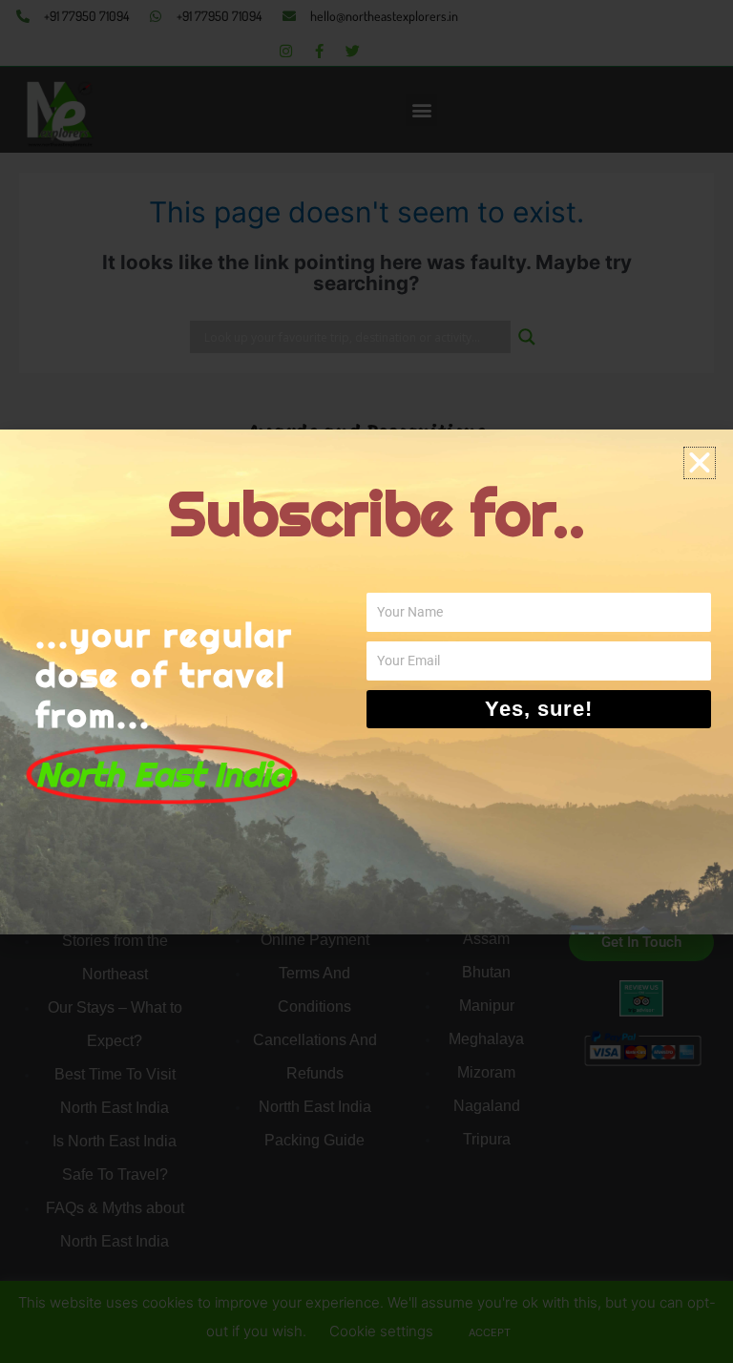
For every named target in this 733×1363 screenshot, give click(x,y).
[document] (366, 681)
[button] (699, 463)
